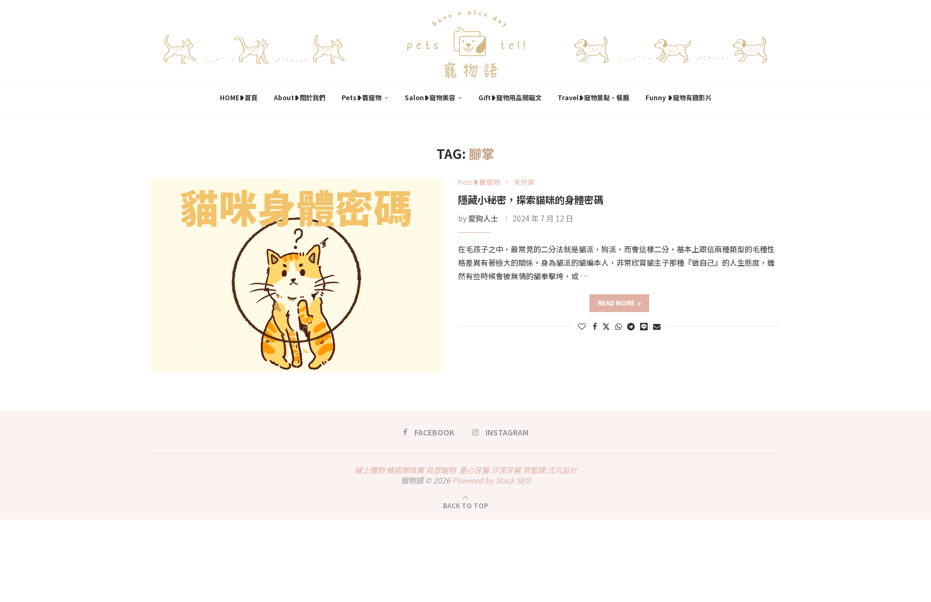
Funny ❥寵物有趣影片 (678, 97)
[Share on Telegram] (631, 326)
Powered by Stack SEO (491, 480)
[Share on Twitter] (606, 326)
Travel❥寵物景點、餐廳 (593, 97)
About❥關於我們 (299, 97)
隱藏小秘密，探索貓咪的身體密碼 (530, 199)
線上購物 (370, 470)
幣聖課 (534, 470)
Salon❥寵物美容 (430, 97)
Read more (616, 302)
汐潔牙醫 (506, 470)
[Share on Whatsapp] (618, 326)
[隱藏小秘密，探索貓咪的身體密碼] (296, 275)
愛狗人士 (483, 218)
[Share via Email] (657, 326)
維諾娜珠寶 (405, 470)
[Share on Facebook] (595, 326)
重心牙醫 (474, 470)
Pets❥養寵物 (361, 97)
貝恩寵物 (441, 470)
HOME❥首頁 (239, 97)
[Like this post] (582, 326)
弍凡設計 (562, 470)
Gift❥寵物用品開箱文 (509, 97)
